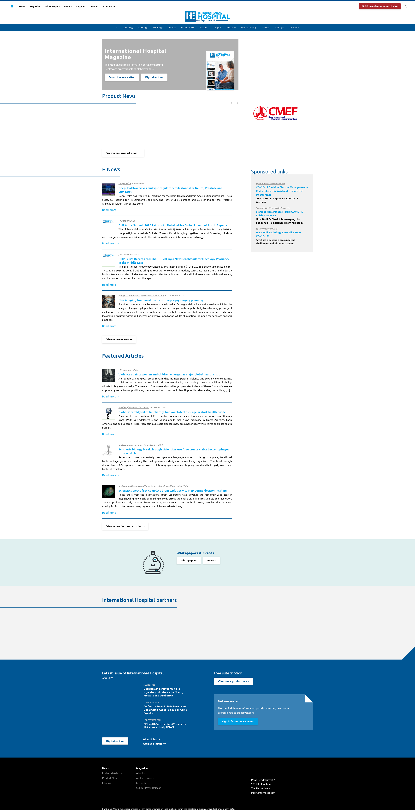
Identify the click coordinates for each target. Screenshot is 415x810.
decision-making (127, 486)
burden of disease (127, 407)
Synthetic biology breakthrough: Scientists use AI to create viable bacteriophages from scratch (174, 451)
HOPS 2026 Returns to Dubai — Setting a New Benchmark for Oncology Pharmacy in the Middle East (174, 260)
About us (141, 773)
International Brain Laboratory (152, 486)
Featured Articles (112, 773)
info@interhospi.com (263, 792)
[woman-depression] (108, 375)
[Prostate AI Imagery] (108, 189)
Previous (230, 102)
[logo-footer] (108, 226)
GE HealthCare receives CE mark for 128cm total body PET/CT (164, 725)
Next (235, 102)
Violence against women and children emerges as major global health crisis (169, 374)
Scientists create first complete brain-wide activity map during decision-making (173, 490)
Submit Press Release (148, 787)
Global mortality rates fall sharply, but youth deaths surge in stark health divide (172, 412)
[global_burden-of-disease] (108, 413)
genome (138, 444)
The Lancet (142, 407)
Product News (110, 777)
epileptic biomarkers (129, 295)
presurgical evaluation (152, 295)
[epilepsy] (108, 301)
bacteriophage (126, 444)
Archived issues (145, 777)
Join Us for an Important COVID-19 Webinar (282, 193)
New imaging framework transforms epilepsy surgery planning (161, 300)
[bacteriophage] (108, 450)
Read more (109, 209)
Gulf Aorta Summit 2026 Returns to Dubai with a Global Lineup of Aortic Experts (173, 225)
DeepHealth (125, 183)
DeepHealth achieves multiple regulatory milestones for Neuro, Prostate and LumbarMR (163, 692)
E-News (106, 782)
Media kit (141, 782)
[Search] (405, 6)
